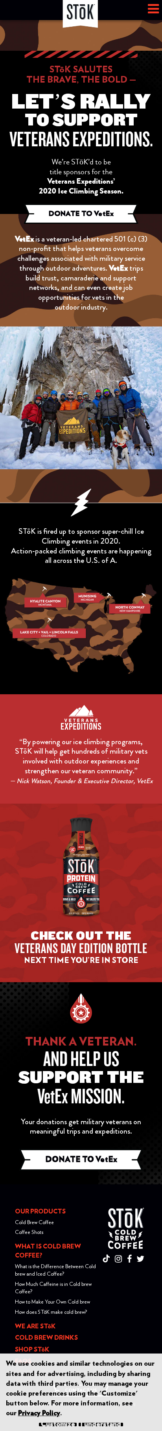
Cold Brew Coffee (34, 1222)
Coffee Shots (29, 1232)
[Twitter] (142, 1259)
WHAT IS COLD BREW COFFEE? (48, 1251)
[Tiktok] (108, 1259)
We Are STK (35, 1326)
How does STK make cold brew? (51, 1312)
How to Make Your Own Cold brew (52, 1302)
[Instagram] (120, 1259)
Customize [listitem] (58, 1424)
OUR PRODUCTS (40, 1211)
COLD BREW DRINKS (46, 1338)
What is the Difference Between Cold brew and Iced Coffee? (55, 1270)
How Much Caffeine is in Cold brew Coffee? (53, 1288)
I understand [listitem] (100, 1424)
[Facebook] (131, 1259)
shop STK (32, 1349)
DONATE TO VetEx (81, 214)
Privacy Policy (39, 1413)
